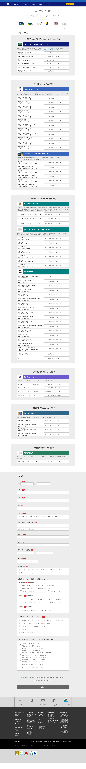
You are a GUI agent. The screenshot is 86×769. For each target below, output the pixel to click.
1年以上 (58, 570)
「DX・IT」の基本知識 (64, 731)
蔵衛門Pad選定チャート (31, 724)
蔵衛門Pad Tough (30, 722)
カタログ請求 (20, 704)
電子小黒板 (25, 610)
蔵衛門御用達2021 (51, 716)
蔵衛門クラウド (51, 588)
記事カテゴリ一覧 (63, 714)
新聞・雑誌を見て (62, 620)
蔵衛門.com (17, 741)
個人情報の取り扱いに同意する (44, 680)
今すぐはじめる (18, 716)
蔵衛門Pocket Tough (30, 720)
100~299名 (47, 516)
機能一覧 (16, 715)
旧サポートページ (42, 725)
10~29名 (30, 516)
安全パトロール (18, 732)
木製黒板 (34, 610)
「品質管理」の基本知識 (64, 720)
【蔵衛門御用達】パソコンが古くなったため (33, 662)
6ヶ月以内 (41, 570)
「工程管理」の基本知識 (64, 719)
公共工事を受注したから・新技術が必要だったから (35, 648)
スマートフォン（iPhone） (38, 599)
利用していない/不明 (54, 591)
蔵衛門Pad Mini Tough (31, 721)
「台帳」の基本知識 (63, 716)
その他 (22, 573)
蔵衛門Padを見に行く (54, 705)
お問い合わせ (78, 4)
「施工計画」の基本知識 (64, 724)
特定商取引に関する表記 (47, 741)
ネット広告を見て (25, 620)
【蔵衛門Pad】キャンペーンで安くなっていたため (35, 655)
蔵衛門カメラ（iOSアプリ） (32, 714)
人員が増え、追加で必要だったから (31, 643)
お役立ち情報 (41, 715)
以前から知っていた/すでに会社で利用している (33, 626)
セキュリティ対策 (63, 741)
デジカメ (24, 599)
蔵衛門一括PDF (29, 733)
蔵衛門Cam (17, 735)
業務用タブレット (30, 726)
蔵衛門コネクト (50, 721)
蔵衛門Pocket (29, 716)
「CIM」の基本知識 (63, 727)
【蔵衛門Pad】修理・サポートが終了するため (33, 659)
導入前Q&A (40, 716)
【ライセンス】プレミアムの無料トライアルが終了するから (37, 652)
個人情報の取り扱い (25, 677)
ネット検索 (23, 629)
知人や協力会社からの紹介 (44, 623)
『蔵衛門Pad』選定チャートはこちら (50, 49)
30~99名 (38, 516)
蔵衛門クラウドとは (18, 730)
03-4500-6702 (44, 19)
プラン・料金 (17, 721)
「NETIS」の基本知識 (63, 728)
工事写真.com (32, 741)
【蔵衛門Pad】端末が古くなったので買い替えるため (35, 657)
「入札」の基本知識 (63, 725)
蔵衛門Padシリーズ (27, 586)
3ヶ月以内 (32, 570)
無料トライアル (69, 4)
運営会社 (69, 741)
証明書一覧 (40, 727)
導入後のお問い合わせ (42, 726)
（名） (35, 483)
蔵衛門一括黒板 (29, 732)
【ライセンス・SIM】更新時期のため (31, 650)
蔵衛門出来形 (50, 715)
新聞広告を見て (50, 620)
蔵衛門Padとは (29, 715)
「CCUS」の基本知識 (63, 730)
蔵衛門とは (17, 714)
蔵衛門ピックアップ (51, 722)
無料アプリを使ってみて (27, 623)
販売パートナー (41, 720)
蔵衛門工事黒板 (51, 586)
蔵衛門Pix (28, 725)
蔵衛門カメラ (39, 586)
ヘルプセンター (41, 723)
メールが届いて (38, 620)
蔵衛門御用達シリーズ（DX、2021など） (32, 588)
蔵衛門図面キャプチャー (31, 734)
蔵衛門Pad (29, 719)
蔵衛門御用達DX (30, 731)
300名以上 (56, 516)
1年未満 (50, 570)
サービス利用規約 (56, 741)
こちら (51, 16)
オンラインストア (18, 726)
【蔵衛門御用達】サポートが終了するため (32, 664)
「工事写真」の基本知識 (64, 715)
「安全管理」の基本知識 (64, 721)
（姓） (18, 483)
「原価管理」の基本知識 (64, 722)
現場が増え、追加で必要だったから (31, 646)
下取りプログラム (42, 728)
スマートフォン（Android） (56, 599)
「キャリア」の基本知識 (64, 732)
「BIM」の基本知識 (63, 726)
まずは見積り (31, 704)
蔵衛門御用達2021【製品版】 (53, 720)
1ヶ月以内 (23, 570)
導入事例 (40, 714)
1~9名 (22, 516)
